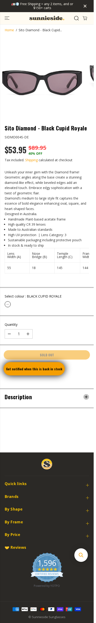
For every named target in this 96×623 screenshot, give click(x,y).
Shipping (31, 160)
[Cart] (85, 18)
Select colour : (33, 296)
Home (9, 30)
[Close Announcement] (85, 6)
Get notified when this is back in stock (34, 368)
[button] (7, 18)
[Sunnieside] (46, 18)
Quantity (11, 324)
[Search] (76, 18)
